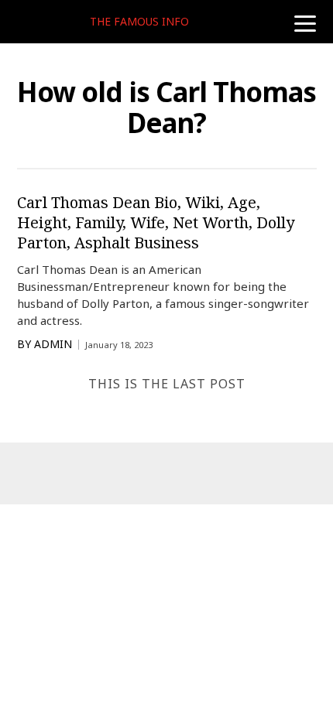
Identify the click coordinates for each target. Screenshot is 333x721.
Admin (53, 344)
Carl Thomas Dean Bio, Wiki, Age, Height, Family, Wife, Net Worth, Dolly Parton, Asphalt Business (155, 222)
